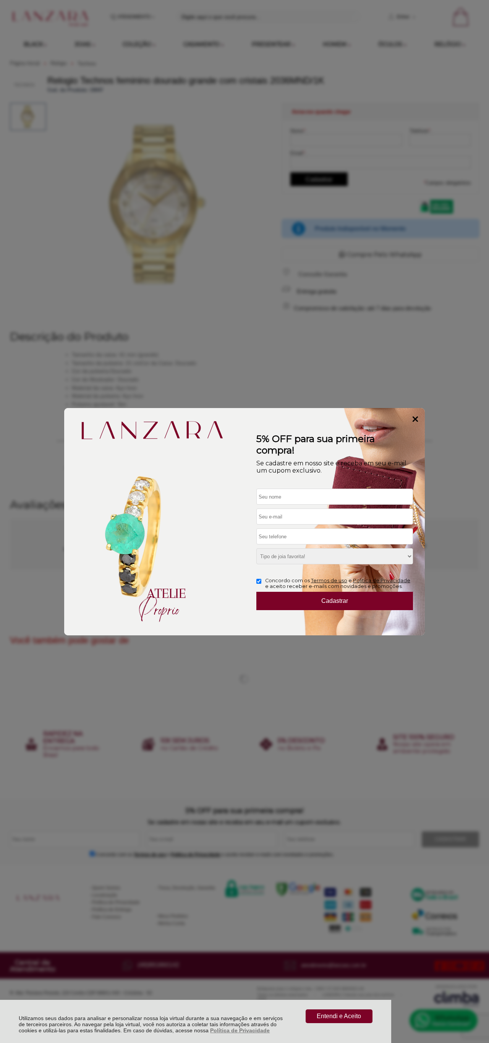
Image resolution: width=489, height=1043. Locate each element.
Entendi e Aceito (339, 1016)
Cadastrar (334, 601)
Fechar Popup (415, 419)
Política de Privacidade (240, 1030)
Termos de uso (329, 580)
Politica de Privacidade (381, 580)
